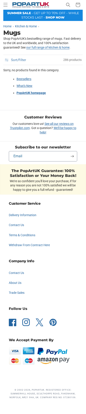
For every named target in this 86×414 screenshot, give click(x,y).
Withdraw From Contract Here (29, 245)
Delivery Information (22, 215)
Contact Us (16, 225)
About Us (15, 283)
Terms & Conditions (22, 235)
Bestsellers (24, 79)
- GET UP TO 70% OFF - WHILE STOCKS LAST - (43, 15)
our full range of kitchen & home (47, 47)
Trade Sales (16, 292)
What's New (24, 86)
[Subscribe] (72, 156)
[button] (5, 5)
